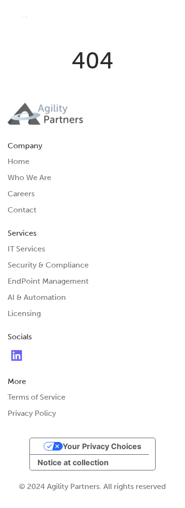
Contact (22, 209)
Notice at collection (73, 462)
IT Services (26, 248)
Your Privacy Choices (102, 446)
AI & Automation (37, 297)
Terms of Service (36, 397)
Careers (21, 193)
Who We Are (29, 177)
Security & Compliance (48, 264)
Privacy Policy (32, 413)
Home (18, 161)
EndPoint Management (48, 281)
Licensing (24, 313)
